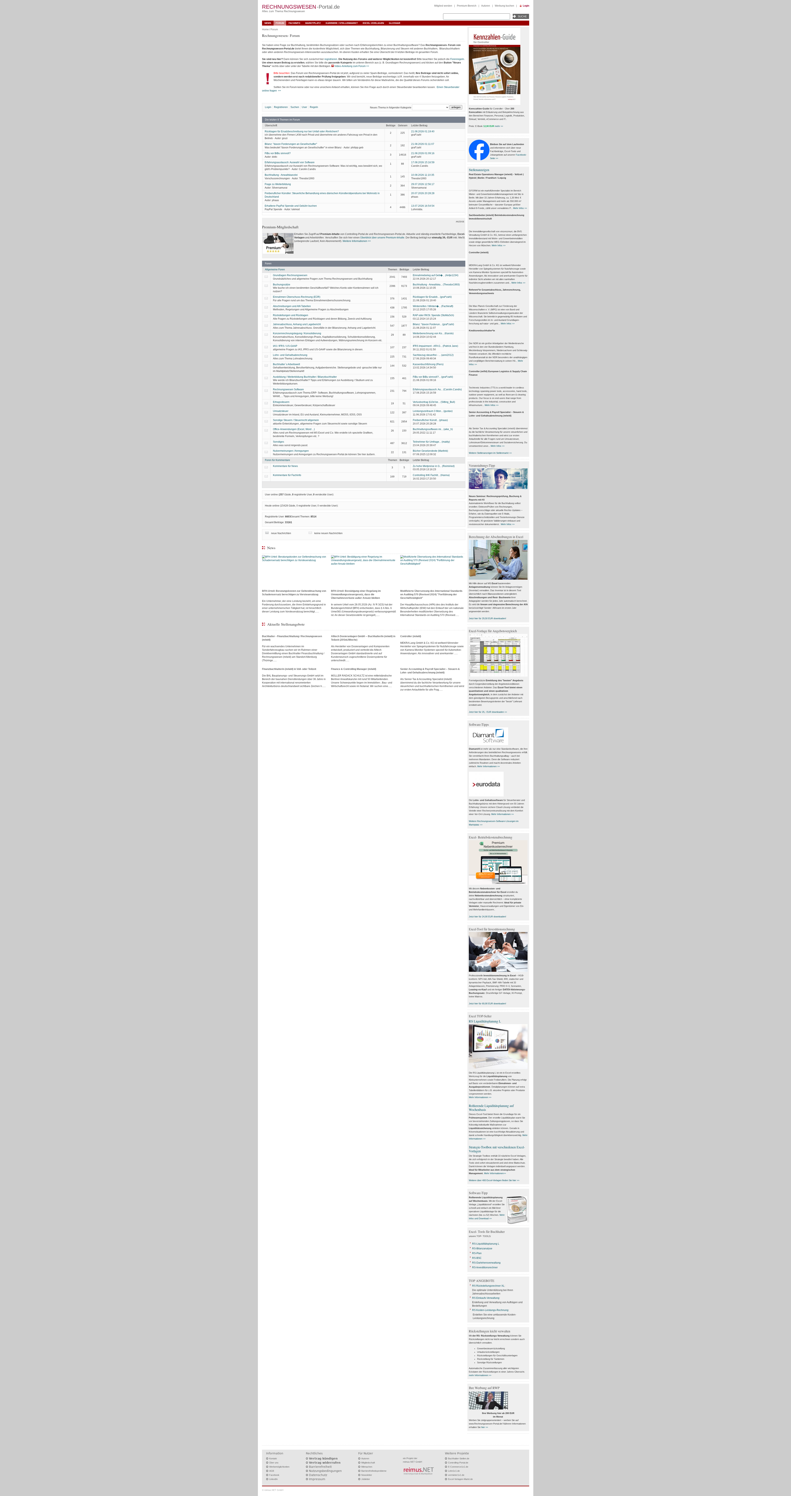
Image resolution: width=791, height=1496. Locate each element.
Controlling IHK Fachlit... (431, 475)
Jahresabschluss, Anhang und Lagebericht (297, 324)
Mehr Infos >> (520, 208)
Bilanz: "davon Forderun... (433, 324)
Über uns (273, 1462)
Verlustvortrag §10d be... (434, 402)
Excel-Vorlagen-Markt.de (460, 1479)
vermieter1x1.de (456, 1475)
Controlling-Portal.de (458, 1462)
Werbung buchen (504, 5)
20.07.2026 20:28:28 (422, 193)
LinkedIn (273, 1479)
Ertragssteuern (281, 402)
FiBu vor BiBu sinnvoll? (278, 153)
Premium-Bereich (466, 5)
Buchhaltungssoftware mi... (433, 429)
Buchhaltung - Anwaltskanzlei (281, 175)
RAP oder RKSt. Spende (433, 315)
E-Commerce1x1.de (458, 1467)
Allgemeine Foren (275, 269)
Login (526, 5)
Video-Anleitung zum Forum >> (351, 66)
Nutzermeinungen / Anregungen (291, 450)
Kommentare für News (285, 466)
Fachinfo (294, 23)
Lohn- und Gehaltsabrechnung (290, 355)
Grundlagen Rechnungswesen (290, 275)
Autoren (485, 5)
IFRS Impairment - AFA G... (435, 346)
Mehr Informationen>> (495, 1173)
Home (265, 29)
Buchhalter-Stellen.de (458, 1458)
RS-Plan (477, 1253)
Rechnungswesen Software (288, 389)
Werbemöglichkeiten (279, 1467)
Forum (280, 23)
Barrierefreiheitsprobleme (373, 1471)
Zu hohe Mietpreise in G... (434, 466)
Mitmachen (366, 1467)
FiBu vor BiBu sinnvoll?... (433, 376)
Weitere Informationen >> (357, 241)
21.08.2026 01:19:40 (422, 131)
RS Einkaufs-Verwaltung (485, 1298)
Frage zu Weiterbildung (278, 184)
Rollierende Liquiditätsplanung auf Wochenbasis (491, 1107)
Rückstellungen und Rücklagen (290, 315)
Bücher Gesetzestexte (430, 450)
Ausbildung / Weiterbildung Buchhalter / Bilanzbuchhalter (305, 376)
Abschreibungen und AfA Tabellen (292, 306)
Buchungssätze (281, 284)
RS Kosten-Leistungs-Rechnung (490, 1310)
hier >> (484, 1427)
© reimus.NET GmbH (272, 1490)
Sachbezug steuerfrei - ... (433, 355)
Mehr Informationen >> (488, 766)
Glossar (394, 23)
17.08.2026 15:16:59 (422, 162)
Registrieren (281, 107)
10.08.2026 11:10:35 (422, 175)
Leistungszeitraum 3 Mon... (433, 411)
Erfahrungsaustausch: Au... (437, 389)
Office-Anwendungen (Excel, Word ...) (294, 429)
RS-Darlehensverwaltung (486, 1262)
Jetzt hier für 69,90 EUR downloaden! (487, 1003)
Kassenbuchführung (428, 364)
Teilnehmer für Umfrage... (431, 441)
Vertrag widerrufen (325, 1462)
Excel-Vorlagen (373, 23)
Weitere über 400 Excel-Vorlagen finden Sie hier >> (494, 1180)
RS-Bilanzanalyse (482, 1248)
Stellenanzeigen (479, 170)
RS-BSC (477, 1258)
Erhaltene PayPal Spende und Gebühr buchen (291, 205)
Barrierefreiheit (320, 1466)
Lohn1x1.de (454, 1471)
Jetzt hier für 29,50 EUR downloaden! (487, 618)
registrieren (330, 59)
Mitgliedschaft (368, 1462)
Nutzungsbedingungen (325, 1471)
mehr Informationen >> (480, 1375)
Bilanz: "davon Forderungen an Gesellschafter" (291, 144)
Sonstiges (278, 441)
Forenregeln (457, 59)
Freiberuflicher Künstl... (430, 420)
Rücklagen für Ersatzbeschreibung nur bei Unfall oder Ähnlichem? (302, 131)
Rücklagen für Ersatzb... (432, 296)
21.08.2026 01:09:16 (422, 153)
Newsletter (366, 1475)
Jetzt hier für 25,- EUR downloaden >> (488, 712)
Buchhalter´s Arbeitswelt (286, 364)
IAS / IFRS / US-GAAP (285, 346)
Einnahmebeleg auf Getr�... (435, 275)
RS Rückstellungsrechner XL (488, 1285)
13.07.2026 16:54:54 (422, 205)
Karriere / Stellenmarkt (342, 23)
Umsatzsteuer (280, 411)
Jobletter (365, 1479)
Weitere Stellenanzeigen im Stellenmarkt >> (490, 453)
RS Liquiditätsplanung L (485, 1021)
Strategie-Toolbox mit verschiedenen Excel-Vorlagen (497, 1149)
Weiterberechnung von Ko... (433, 333)
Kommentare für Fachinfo (287, 475)
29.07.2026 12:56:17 (422, 184)
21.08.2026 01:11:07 (422, 144)
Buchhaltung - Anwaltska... (436, 284)
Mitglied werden (443, 5)
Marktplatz (313, 23)
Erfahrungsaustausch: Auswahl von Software (290, 162)
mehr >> (499, 126)
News (267, 23)
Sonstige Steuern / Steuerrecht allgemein (296, 420)
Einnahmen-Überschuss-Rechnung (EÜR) (296, 296)
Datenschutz (318, 1475)
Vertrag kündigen (323, 1458)
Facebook (274, 1475)
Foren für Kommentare (277, 460)
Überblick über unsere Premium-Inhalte (382, 237)
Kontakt (273, 1458)
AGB (271, 1471)
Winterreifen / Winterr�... (433, 306)
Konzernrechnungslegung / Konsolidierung (297, 333)
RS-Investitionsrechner (485, 1267)
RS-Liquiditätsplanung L (485, 1243)
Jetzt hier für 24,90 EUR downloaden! (487, 916)
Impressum (317, 1479)
